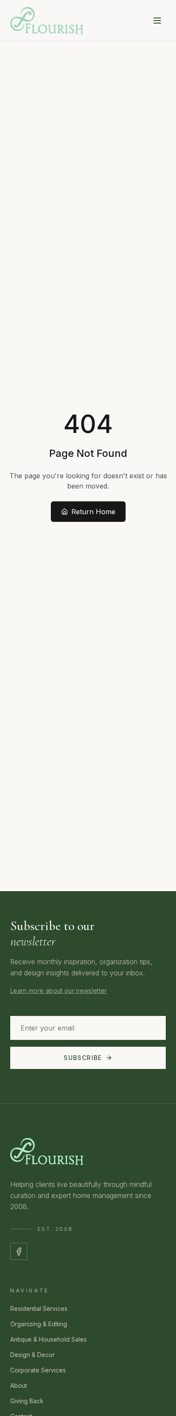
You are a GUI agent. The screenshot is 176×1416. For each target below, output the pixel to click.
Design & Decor (32, 1354)
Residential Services (38, 1308)
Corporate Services (38, 1370)
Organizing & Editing (38, 1324)
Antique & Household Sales (48, 1339)
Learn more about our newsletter (58, 990)
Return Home (93, 511)
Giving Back (27, 1400)
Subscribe (83, 1057)
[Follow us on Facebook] (18, 1251)
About (18, 1385)
